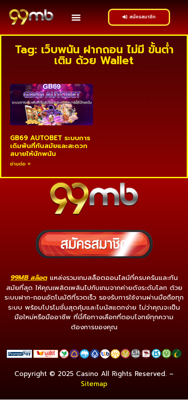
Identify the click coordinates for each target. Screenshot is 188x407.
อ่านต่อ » (20, 164)
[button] (76, 17)
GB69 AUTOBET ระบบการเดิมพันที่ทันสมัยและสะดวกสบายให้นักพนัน (50, 146)
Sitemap (94, 384)
